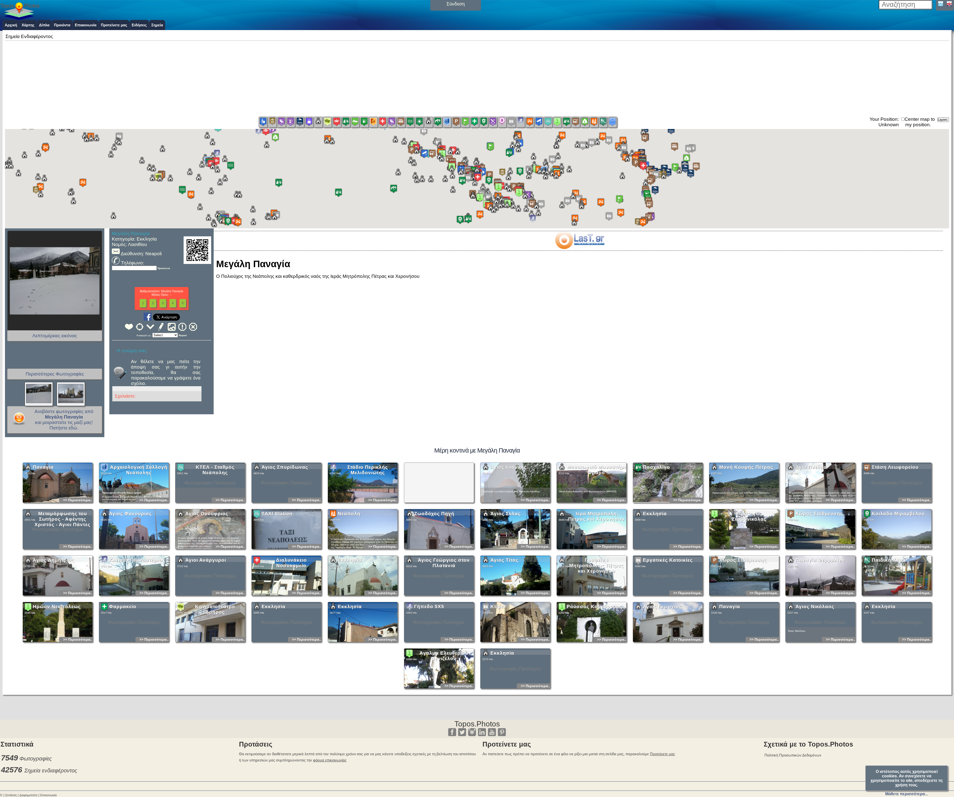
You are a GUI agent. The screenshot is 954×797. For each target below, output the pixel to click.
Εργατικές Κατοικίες (668, 560)
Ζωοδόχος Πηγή (434, 513)
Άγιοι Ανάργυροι (205, 560)
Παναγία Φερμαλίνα (820, 560)
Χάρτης (28, 25)
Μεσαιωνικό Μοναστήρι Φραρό (596, 469)
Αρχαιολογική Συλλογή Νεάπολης (138, 469)
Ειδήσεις (139, 25)
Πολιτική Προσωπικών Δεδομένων (792, 755)
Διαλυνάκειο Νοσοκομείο (291, 562)
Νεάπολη (349, 513)
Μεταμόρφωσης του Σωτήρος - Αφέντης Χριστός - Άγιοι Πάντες (62, 519)
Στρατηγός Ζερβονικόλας (749, 516)
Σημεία (157, 25)
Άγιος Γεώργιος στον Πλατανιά (444, 562)
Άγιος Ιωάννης (508, 467)
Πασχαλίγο (656, 467)
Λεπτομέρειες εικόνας (54, 335)
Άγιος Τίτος (504, 560)
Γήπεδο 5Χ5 (429, 606)
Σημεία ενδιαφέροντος (50, 770)
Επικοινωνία (85, 25)
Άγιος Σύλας (505, 513)
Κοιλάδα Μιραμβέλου (898, 513)
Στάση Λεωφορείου (895, 467)
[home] (20, 18)
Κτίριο (498, 606)
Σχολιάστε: (125, 396)
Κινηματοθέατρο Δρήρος (215, 609)
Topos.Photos (477, 724)
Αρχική (11, 25)
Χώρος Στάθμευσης (819, 513)
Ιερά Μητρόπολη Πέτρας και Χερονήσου (596, 516)
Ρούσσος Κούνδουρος (594, 606)
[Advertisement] (477, 77)
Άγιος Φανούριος (130, 513)
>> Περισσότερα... (78, 500)
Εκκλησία (655, 513)
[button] (477, 175)
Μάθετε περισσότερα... (906, 794)
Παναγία (43, 467)
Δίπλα (44, 25)
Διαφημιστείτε (28, 795)
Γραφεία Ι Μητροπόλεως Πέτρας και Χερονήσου (596, 565)
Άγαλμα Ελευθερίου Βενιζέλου (444, 655)
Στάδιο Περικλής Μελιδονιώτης (367, 469)
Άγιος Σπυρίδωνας (285, 467)
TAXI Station (277, 513)
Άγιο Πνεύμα (811, 467)
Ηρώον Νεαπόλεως (57, 606)
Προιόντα (62, 25)
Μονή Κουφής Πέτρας (746, 467)
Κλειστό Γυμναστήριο (135, 560)
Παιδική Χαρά (889, 560)
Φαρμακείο (122, 606)
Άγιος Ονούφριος (206, 513)
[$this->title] (579, 247)
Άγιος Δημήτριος (53, 560)
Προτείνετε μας (114, 25)
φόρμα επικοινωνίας (330, 760)
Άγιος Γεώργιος (662, 606)
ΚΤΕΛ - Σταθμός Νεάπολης (215, 469)
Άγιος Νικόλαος (814, 606)
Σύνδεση (11, 795)
